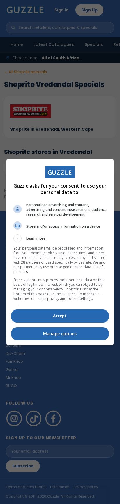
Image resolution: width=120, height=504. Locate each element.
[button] (60, 238)
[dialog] (60, 252)
